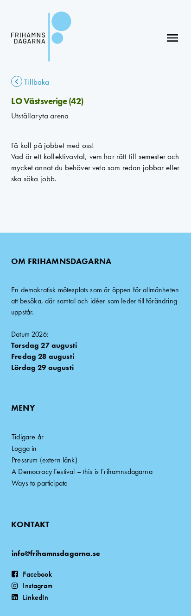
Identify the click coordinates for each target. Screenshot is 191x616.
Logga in (24, 448)
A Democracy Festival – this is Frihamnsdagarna (82, 471)
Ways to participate (40, 483)
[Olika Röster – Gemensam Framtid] (41, 38)
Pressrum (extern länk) (44, 460)
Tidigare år (28, 437)
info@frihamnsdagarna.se (56, 553)
